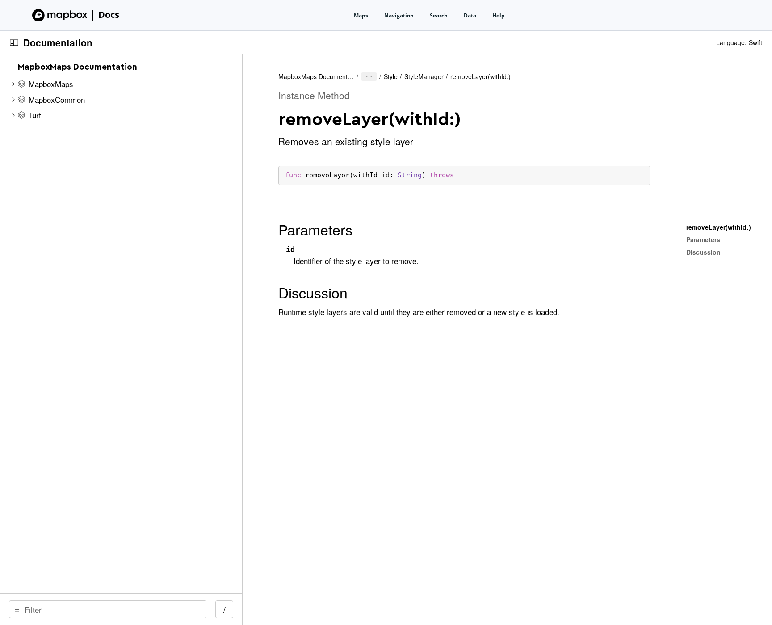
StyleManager (424, 76)
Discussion (313, 292)
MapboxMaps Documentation (316, 76)
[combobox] (110, 609)
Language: (731, 42)
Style (391, 76)
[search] (107, 609)
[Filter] (110, 609)
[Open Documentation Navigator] (14, 42)
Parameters (315, 229)
